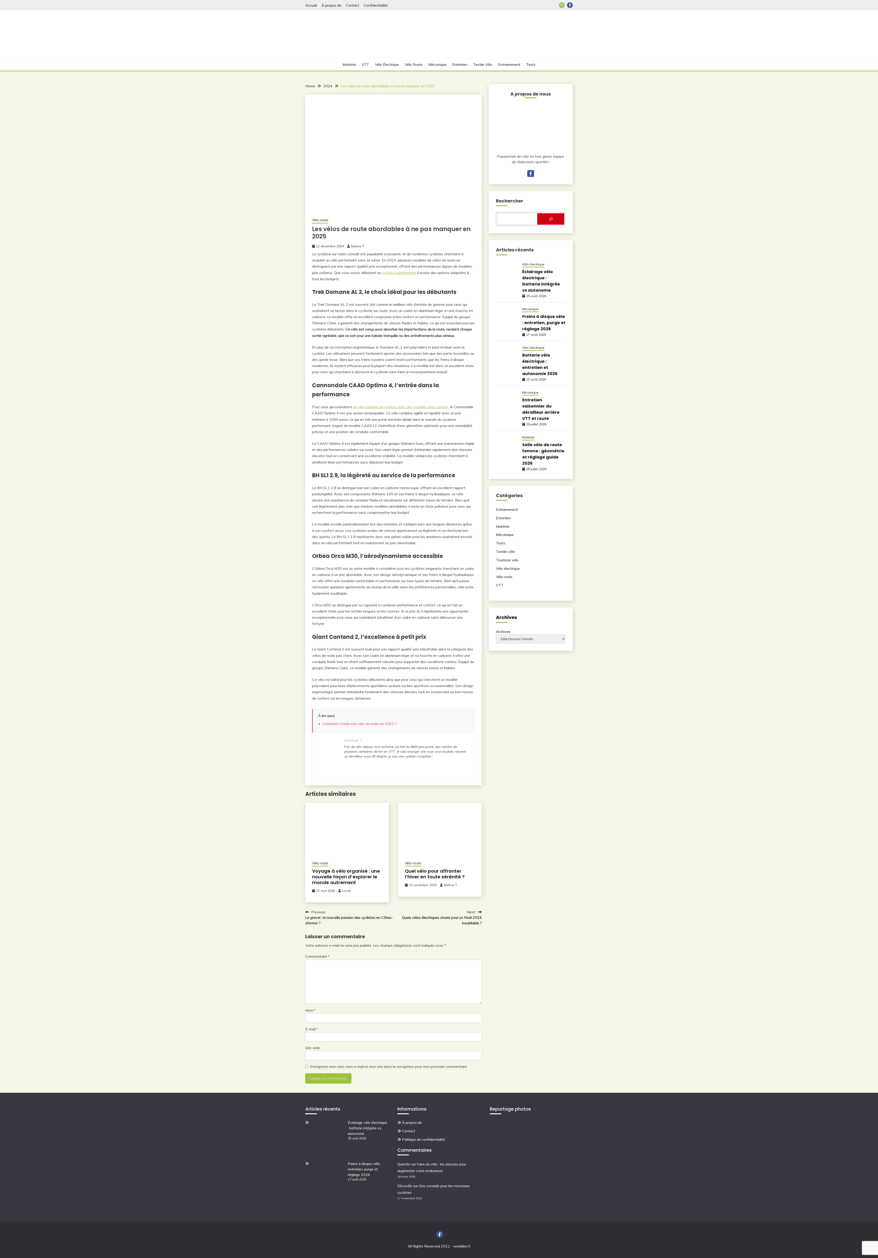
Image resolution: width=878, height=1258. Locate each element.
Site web (312, 1047)
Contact (352, 5)
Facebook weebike (570, 5)
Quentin (403, 1164)
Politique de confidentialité (423, 1139)
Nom (310, 1010)
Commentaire (317, 956)
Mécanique (437, 64)
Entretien (459, 64)
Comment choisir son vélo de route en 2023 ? (360, 723)
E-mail (311, 1029)
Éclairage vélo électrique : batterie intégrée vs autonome (367, 1128)
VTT (365, 64)
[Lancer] (550, 219)
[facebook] (530, 173)
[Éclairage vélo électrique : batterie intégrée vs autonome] (327, 1137)
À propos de (331, 5)
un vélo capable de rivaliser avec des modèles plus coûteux (400, 407)
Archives (503, 631)
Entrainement (509, 64)
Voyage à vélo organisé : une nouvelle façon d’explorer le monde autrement (346, 877)
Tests (530, 64)
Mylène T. (358, 246)
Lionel (346, 891)
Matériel (349, 64)
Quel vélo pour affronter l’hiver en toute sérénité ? (435, 874)
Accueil (311, 5)
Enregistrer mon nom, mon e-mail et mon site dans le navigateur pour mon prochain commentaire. (389, 1066)
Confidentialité (376, 5)
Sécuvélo (404, 1185)
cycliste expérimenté (399, 272)
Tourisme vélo (507, 560)
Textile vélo (482, 64)
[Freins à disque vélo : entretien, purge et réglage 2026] (327, 1179)
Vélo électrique (387, 64)
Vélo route (414, 64)
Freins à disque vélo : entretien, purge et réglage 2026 (543, 323)
